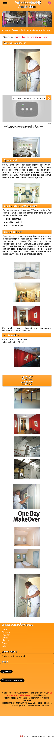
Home (4, 652)
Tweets (6, 662)
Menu (5, 2)
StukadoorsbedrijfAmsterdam (27, 4)
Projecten (6, 657)
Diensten (6, 655)
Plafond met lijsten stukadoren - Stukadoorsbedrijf (25, 52)
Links (4, 668)
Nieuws (5, 660)
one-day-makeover (39, 59)
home (17, 59)
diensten (25, 59)
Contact (5, 666)
